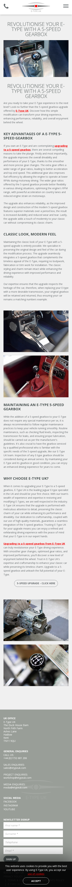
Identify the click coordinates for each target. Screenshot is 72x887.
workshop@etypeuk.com (17, 777)
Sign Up (11, 859)
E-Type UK (36, 7)
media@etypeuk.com (15, 787)
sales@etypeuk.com (14, 768)
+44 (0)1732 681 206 (15, 758)
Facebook (10, 801)
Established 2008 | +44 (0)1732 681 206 (6, 6)
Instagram (10, 805)
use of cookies (36, 873)
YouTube (9, 809)
